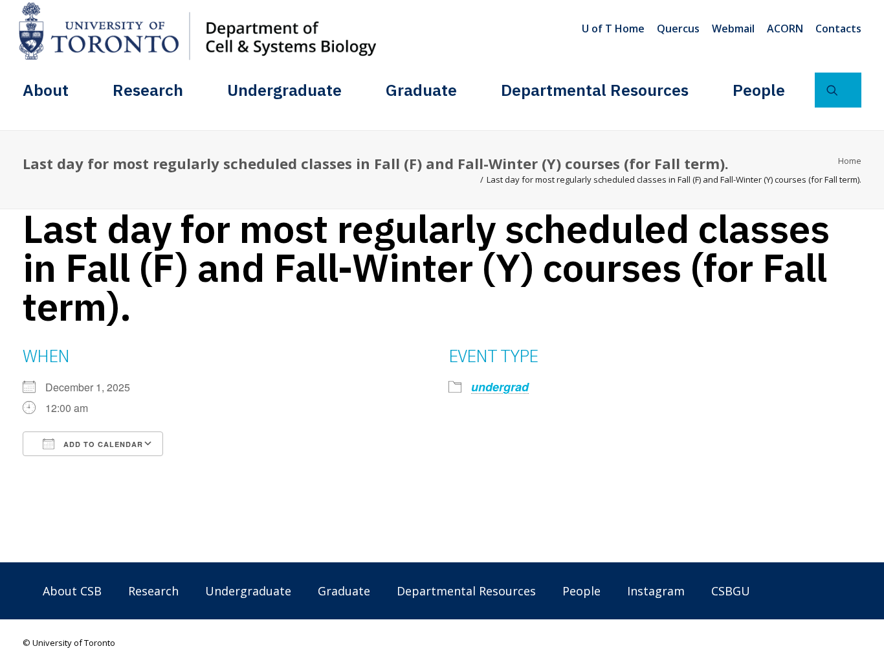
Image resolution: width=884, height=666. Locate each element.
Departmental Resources (595, 89)
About (46, 89)
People (759, 89)
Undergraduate (284, 89)
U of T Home (613, 28)
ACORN (785, 28)
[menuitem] (615, 28)
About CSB (72, 591)
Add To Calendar (102, 444)
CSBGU (730, 591)
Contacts (838, 28)
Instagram (656, 591)
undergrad (500, 386)
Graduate (421, 89)
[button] (838, 90)
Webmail (733, 28)
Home (849, 160)
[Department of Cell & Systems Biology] (197, 31)
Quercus (678, 28)
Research (148, 89)
